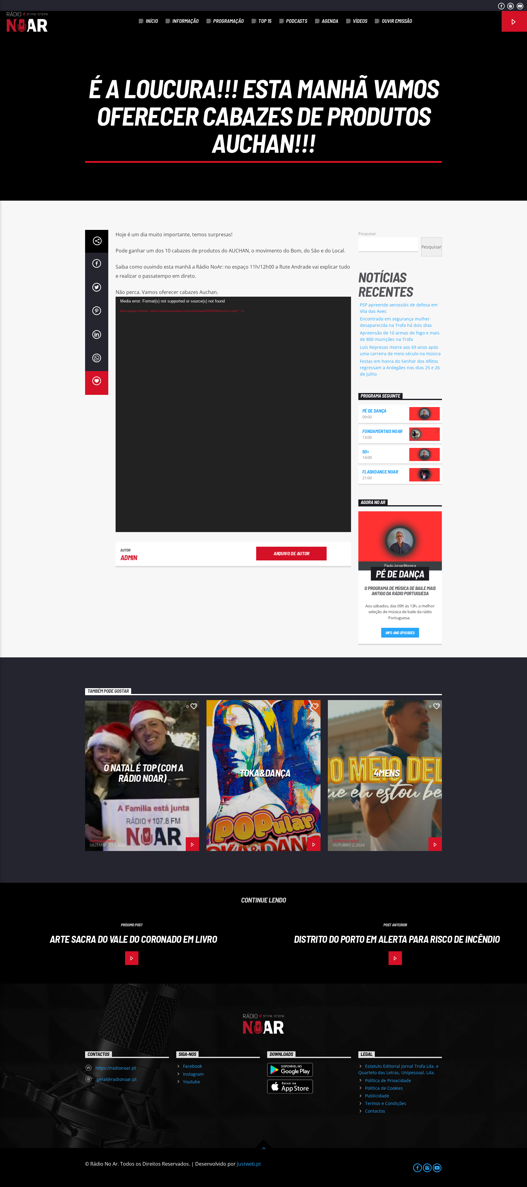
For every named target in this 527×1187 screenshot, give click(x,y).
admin (128, 557)
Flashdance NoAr (380, 471)
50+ (365, 451)
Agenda (330, 21)
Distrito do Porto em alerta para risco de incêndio (397, 939)
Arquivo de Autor (291, 553)
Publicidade (377, 1096)
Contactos (375, 1111)
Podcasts (296, 21)
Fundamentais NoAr (382, 431)
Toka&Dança (265, 772)
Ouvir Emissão (397, 21)
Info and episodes (400, 632)
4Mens (386, 772)
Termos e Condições (385, 1103)
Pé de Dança (374, 410)
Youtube (191, 1082)
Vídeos (360, 21)
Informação (185, 21)
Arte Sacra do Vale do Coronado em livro (133, 939)
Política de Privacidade (388, 1080)
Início (152, 21)
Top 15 (264, 21)
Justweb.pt (249, 1163)
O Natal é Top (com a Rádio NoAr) (143, 773)
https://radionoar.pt (115, 1068)
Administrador (103, 840)
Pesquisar (367, 233)
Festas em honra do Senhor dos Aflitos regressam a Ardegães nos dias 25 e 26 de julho (400, 367)
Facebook (192, 1066)
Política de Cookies (384, 1088)
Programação (228, 21)
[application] (233, 414)
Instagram (193, 1074)
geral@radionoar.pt (116, 1079)
